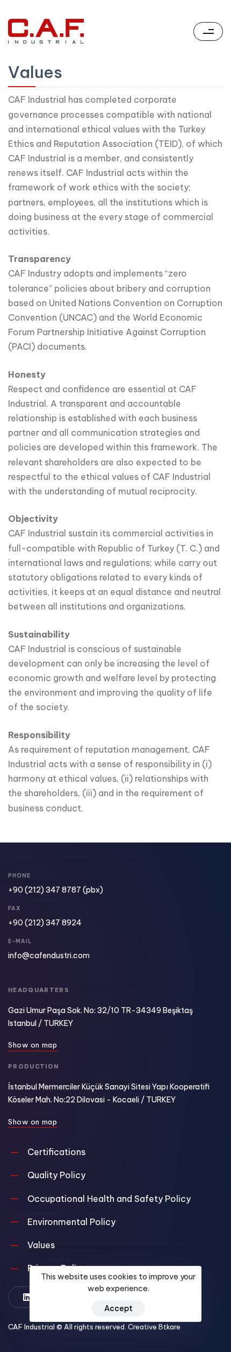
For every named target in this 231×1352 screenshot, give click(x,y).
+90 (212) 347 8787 (44, 890)
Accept (118, 1308)
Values (41, 1245)
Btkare (169, 1326)
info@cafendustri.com (49, 955)
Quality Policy (56, 1175)
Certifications (56, 1151)
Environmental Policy (71, 1221)
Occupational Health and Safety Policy (109, 1198)
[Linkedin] (27, 1297)
